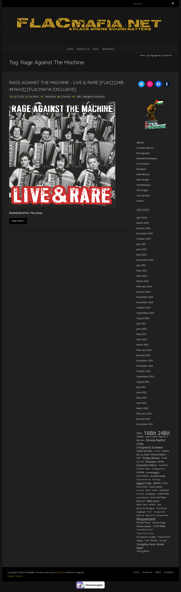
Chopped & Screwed (149, 447)
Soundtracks (143, 195)
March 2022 (142, 408)
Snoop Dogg (158, 522)
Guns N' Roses (143, 479)
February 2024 (144, 286)
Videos (140, 200)
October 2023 (143, 307)
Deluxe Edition (158, 454)
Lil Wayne (150, 493)
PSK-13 (140, 515)
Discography (143, 153)
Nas (159, 504)
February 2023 (144, 350)
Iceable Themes (15, 576)
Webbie (154, 540)
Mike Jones (153, 501)
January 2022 (143, 418)
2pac (139, 433)
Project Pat (159, 511)
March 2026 (142, 222)
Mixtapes (141, 169)
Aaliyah (140, 436)
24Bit (79, 96)
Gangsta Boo (158, 468)
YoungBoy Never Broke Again (150, 545)
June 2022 (141, 392)
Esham (160, 461)
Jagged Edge (144, 483)
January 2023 (143, 355)
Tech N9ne (159, 526)
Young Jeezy (142, 551)
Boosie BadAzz (156, 440)
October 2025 (143, 238)
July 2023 (141, 323)
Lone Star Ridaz (158, 497)
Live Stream (142, 163)
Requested (145, 519)
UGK (147, 540)
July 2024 (141, 265)
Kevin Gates (156, 486)
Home (70, 49)
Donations (108, 49)
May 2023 (141, 334)
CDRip (140, 443)
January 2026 (143, 228)
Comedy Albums (145, 147)
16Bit (150, 433)
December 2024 (144, 259)
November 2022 (144, 365)
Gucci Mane (142, 475)
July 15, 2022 (18, 96)
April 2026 (141, 217)
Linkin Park (163, 493)
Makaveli (140, 501)
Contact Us (83, 49)
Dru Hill (140, 461)
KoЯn (154, 490)
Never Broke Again (145, 508)
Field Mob (163, 465)
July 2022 (141, 387)
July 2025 (141, 244)
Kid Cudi (140, 490)
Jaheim (157, 483)
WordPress (60, 572)
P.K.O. (150, 511)
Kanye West (142, 486)
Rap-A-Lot (150, 515)
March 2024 (142, 281)
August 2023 (142, 318)
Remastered (162, 515)
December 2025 (144, 233)
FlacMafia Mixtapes (146, 158)
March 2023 (142, 344)
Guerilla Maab (157, 476)
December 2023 (144, 297)
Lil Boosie (164, 490)
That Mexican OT (144, 529)
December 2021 (144, 424)
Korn (148, 490)
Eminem (150, 461)
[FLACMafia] (90, 15)
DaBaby (165, 451)
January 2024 (143, 291)
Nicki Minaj (161, 508)
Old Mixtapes (143, 184)
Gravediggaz (152, 472)
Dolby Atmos (151, 458)
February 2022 (144, 413)
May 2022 (141, 397)
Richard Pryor (143, 522)
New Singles (143, 179)
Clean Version (144, 451)
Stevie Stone (143, 526)
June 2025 (141, 249)
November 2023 (144, 302)
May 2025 (141, 254)
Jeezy (165, 483)
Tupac (139, 540)
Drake (164, 458)
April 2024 (141, 275)
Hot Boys (156, 479)
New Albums (50, 96)
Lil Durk (140, 493)
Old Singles (142, 190)
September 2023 (145, 312)
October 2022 (143, 371)
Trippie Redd (163, 537)
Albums (140, 142)
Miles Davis (142, 504)
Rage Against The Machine (93, 96)
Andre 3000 (151, 436)
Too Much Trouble (146, 537)
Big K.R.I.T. (163, 436)
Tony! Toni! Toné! (145, 533)
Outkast (140, 511)
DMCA (96, 49)
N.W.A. (152, 504)
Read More (17, 221)
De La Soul (142, 454)
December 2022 (144, 360)
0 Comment (66, 96)
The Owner (33, 96)
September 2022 (145, 376)
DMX (138, 458)
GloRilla (140, 472)
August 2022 (142, 381)
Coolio (157, 451)
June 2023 (141, 328)
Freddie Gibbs (143, 468)
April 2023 (141, 339)
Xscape (163, 540)
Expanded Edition (146, 465)
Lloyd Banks (142, 497)
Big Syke (140, 440)
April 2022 (141, 402)
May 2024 (141, 270)
